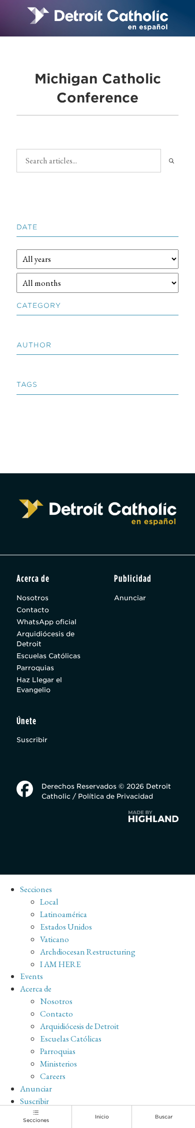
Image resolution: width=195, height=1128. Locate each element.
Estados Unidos (66, 926)
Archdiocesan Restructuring (88, 951)
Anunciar (130, 598)
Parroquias (35, 668)
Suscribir (32, 740)
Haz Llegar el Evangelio (39, 685)
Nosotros (32, 598)
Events (31, 976)
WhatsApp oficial (46, 622)
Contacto (32, 610)
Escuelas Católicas (48, 656)
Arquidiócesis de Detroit (45, 639)
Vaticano (54, 939)
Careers (53, 1076)
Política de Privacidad (115, 796)
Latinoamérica (63, 914)
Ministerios (58, 1063)
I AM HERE (60, 964)
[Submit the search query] (171, 160)
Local (49, 901)
